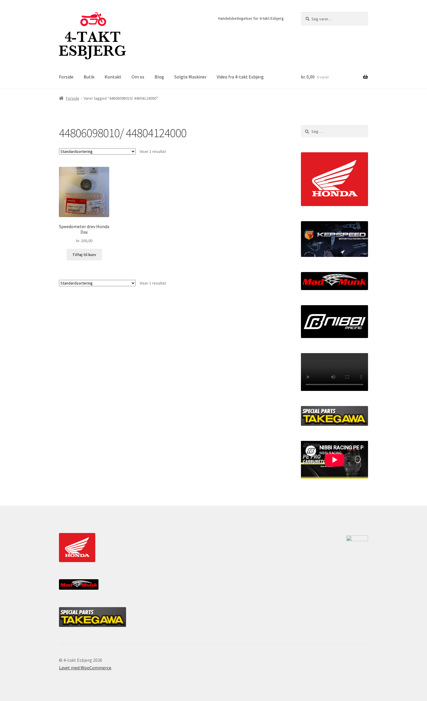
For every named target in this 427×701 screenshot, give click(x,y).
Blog (159, 77)
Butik (89, 77)
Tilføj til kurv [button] (84, 254)
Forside (66, 77)
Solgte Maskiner (190, 77)
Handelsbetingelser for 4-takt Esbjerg (251, 18)
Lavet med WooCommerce (85, 667)
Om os (138, 77)
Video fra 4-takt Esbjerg (240, 77)
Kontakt (113, 77)
